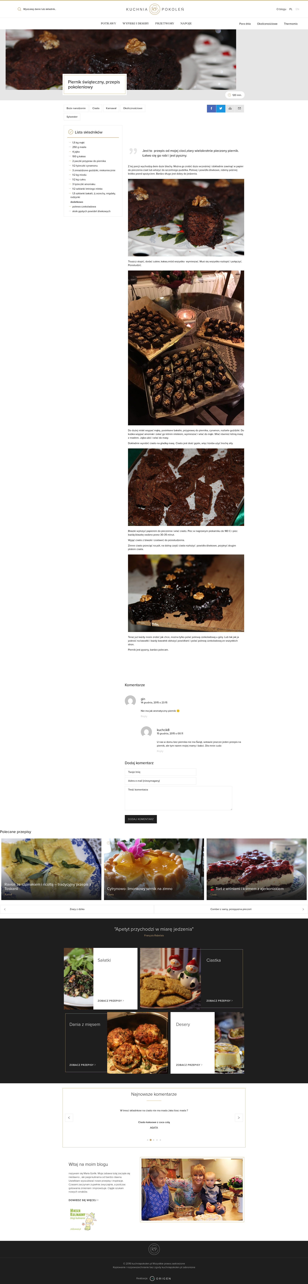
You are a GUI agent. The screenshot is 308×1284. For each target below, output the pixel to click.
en (297, 9)
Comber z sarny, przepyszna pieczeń (231, 909)
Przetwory (164, 23)
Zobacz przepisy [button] (110, 1000)
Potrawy (108, 23)
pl (290, 9)
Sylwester (72, 116)
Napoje (186, 23)
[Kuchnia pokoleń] (154, 7)
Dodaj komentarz (141, 819)
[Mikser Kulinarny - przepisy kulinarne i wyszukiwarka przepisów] (83, 1219)
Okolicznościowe (267, 24)
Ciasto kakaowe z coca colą (154, 1122)
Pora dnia (245, 24)
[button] (69, 1118)
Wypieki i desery (136, 23)
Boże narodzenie (76, 108)
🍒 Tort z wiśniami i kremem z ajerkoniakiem (247, 888)
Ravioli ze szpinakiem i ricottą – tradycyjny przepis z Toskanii (47, 886)
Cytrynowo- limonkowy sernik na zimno (139, 888)
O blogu (281, 9)
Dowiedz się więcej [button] (82, 1200)
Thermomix (291, 24)
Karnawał (111, 108)
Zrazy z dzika (77, 909)
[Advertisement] (184, 135)
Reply (144, 716)
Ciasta (95, 108)
